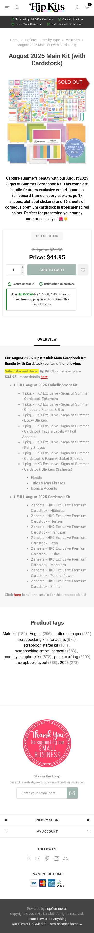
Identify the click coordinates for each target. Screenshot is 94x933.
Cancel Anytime (72, 19)
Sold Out (70, 82)
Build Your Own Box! (29, 24)
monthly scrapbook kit (22, 657)
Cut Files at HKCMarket (67, 24)
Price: (37, 257)
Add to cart (51, 270)
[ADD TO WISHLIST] (83, 269)
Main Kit (10, 633)
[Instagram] (56, 858)
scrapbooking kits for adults (42, 639)
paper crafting (66, 657)
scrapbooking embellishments (40, 651)
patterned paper (67, 633)
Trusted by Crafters (34, 19)
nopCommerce (56, 909)
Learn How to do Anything (47, 919)
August (36, 633)
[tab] (47, 340)
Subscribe (72, 793)
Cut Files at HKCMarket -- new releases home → (47, 924)
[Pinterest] (47, 858)
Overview (47, 339)
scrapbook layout (32, 662)
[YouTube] (38, 858)
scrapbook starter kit (40, 645)
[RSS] (65, 858)
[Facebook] (29, 858)
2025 (64, 662)
